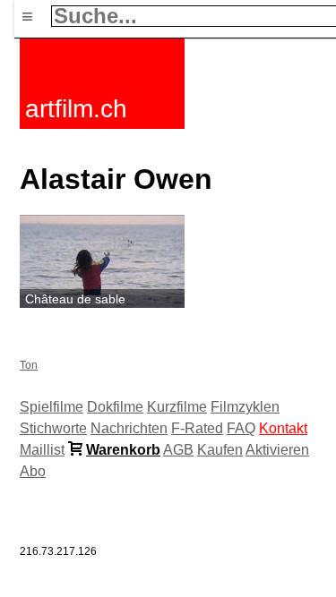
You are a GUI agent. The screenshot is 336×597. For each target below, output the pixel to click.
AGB (178, 449)
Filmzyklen (245, 406)
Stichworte (53, 428)
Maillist (42, 449)
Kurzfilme (177, 406)
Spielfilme (51, 406)
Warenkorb (123, 449)
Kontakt (283, 428)
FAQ (241, 428)
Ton (29, 365)
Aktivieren (277, 449)
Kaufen (220, 449)
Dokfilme (115, 406)
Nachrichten (129, 428)
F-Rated (197, 428)
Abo (33, 471)
